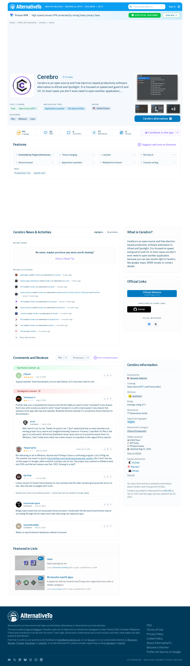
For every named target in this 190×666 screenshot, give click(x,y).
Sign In (172, 6)
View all (131, 475)
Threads (20, 643)
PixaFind (96, 292)
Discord (91, 639)
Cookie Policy (155, 638)
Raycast (135, 466)
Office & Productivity (137, 431)
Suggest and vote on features (159, 144)
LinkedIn (42, 643)
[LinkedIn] (41, 659)
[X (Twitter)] (14, 659)
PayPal (121, 643)
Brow (52, 325)
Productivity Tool (22, 173)
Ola (28, 629)
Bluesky (11, 643)
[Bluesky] (25, 659)
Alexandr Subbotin (138, 378)
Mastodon (132, 639)
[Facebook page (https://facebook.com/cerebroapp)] (149, 324)
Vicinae (136, 462)
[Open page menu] (179, 6)
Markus (37, 629)
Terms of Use (155, 629)
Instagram (30, 643)
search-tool (39, 173)
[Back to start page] (27, 6)
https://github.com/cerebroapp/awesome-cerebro (70, 458)
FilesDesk (85, 292)
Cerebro (38, 275)
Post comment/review (108, 358)
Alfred (135, 470)
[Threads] (30, 659)
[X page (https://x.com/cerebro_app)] (155, 324)
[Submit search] (131, 7)
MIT (33, 108)
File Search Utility (76, 108)
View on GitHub (134, 453)
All (61, 358)
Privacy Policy (155, 634)
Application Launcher (54, 108)
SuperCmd (54, 319)
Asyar (55, 313)
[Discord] (9, 659)
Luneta (57, 275)
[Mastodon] (19, 659)
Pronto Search (74, 292)
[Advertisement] (95, 47)
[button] (67, 77)
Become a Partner (158, 647)
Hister (52, 287)
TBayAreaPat (29, 448)
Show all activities (27, 337)
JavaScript (137, 396)
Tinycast (53, 301)
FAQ (149, 625)
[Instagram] (35, 659)
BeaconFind (63, 292)
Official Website (152, 293)
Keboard (61, 307)
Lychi (67, 281)
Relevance (79, 358)
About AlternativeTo (159, 643)
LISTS (100, 7)
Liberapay (110, 643)
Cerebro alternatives (155, 118)
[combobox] (146, 6)
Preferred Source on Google (164, 652)
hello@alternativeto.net (68, 639)
